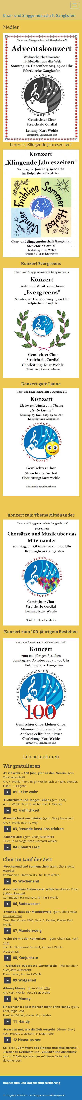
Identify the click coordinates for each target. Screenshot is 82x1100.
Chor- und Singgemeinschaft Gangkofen (39, 15)
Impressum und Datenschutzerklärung (32, 1083)
